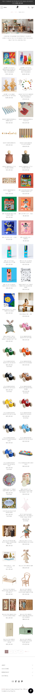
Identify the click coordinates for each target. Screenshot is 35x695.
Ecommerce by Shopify (8, 691)
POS (24, 689)
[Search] (28, 7)
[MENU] (1, 7)
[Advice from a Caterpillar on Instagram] (19, 681)
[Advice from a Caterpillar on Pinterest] (22, 681)
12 (21, 651)
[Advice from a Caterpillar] (17, 7)
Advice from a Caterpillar (14, 689)
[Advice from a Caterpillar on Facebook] (16, 681)
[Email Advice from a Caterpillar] (13, 681)
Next (26, 651)
